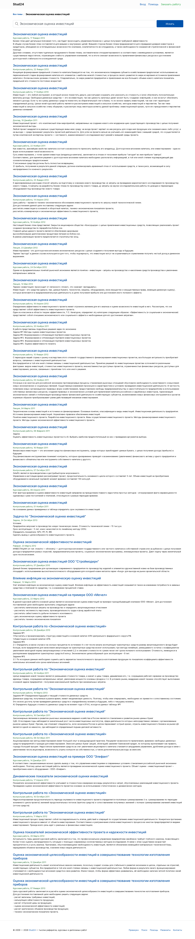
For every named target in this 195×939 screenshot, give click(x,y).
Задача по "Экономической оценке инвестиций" (49, 516)
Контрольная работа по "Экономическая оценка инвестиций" (59, 669)
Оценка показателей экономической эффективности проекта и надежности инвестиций (79, 832)
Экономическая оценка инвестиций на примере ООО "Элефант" (61, 756)
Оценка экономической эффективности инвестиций (52, 542)
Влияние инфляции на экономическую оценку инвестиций (57, 578)
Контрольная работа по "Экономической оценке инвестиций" (59, 711)
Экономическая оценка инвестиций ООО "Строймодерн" (56, 561)
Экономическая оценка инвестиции (40, 218)
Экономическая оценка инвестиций (40, 34)
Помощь (153, 4)
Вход (143, 4)
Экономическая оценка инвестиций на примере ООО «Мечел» (60, 595)
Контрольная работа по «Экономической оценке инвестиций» (59, 626)
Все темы (17, 14)
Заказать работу (171, 4)
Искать (170, 23)
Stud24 (32, 930)
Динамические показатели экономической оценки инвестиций (60, 776)
